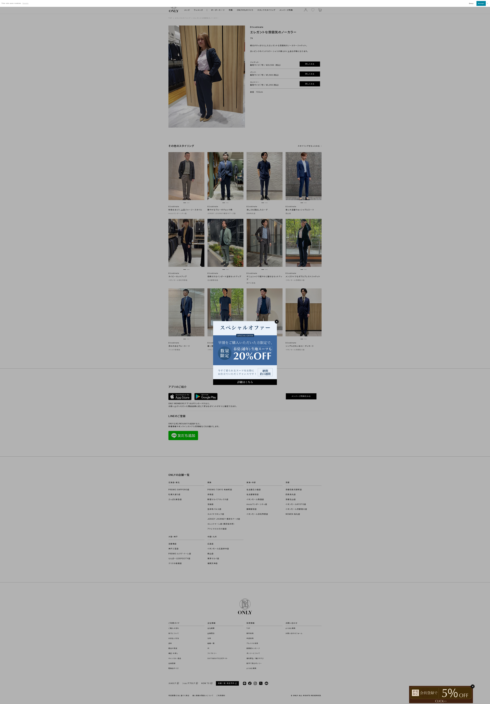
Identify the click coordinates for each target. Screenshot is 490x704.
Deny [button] (471, 3)
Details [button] (26, 3)
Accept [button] (481, 3)
